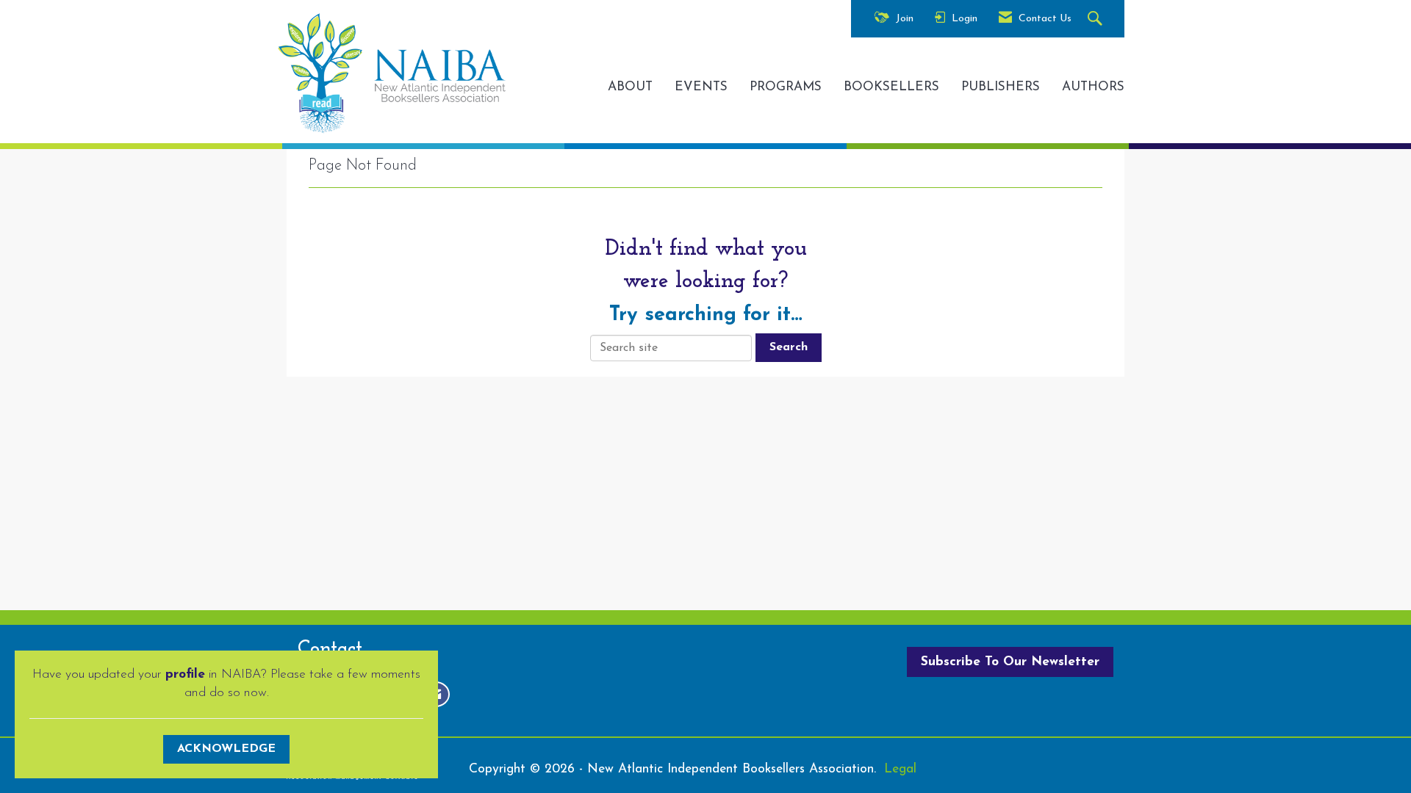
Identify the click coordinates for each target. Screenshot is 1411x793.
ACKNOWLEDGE (226, 749)
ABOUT (630, 87)
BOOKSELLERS (891, 87)
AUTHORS (1093, 87)
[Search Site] (1097, 19)
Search (788, 347)
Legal (900, 769)
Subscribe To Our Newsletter (1010, 662)
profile (185, 674)
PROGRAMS (786, 87)
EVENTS (701, 87)
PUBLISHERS (1000, 87)
